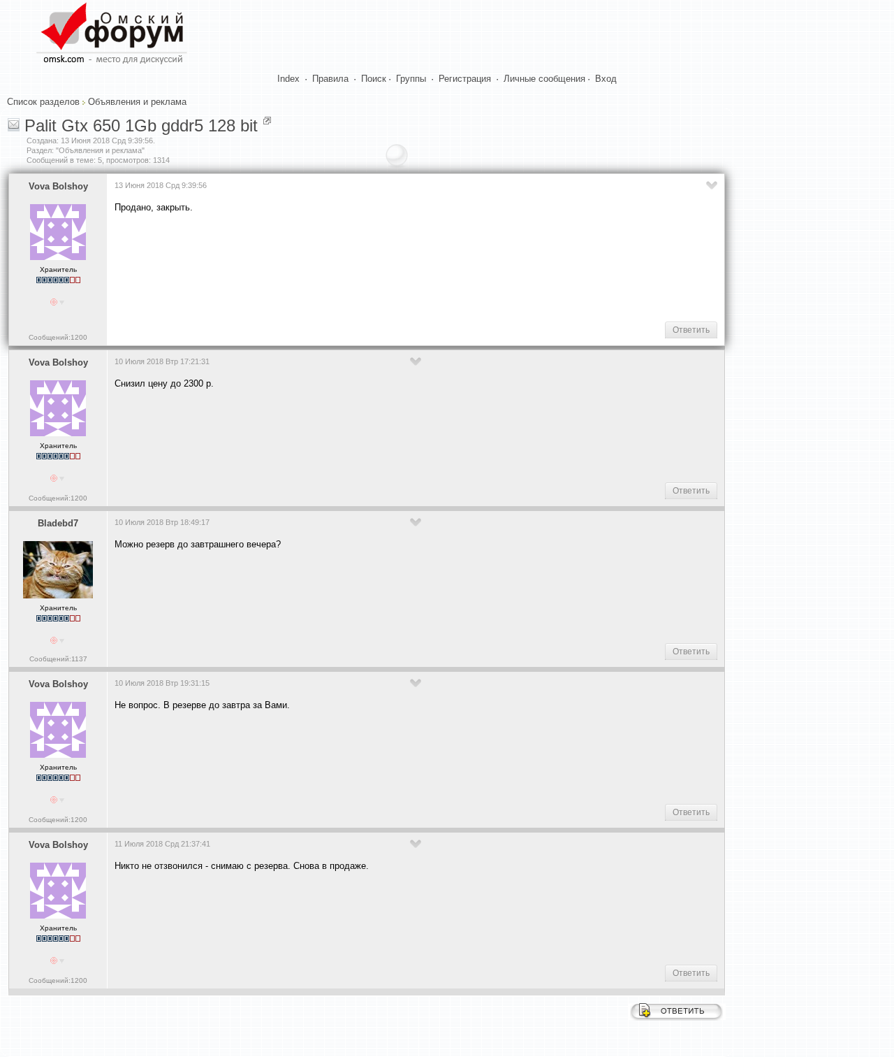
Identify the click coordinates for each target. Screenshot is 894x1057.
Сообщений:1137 (58, 659)
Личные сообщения (544, 78)
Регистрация (465, 78)
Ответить (691, 330)
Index (288, 78)
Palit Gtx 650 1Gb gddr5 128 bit (141, 125)
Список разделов (43, 101)
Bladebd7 (58, 523)
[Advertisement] (369, 266)
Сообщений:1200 (58, 337)
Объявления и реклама (137, 101)
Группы (411, 78)
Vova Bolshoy (58, 186)
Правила (330, 78)
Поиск (373, 78)
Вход (606, 78)
